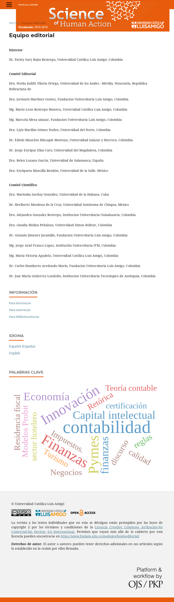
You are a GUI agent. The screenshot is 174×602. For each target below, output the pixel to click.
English (14, 353)
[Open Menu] (9, 4)
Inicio (14, 23)
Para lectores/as (20, 303)
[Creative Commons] (21, 515)
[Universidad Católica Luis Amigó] (51, 515)
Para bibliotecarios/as (24, 317)
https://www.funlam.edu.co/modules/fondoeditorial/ (100, 536)
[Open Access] (83, 515)
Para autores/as (20, 310)
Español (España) (22, 346)
